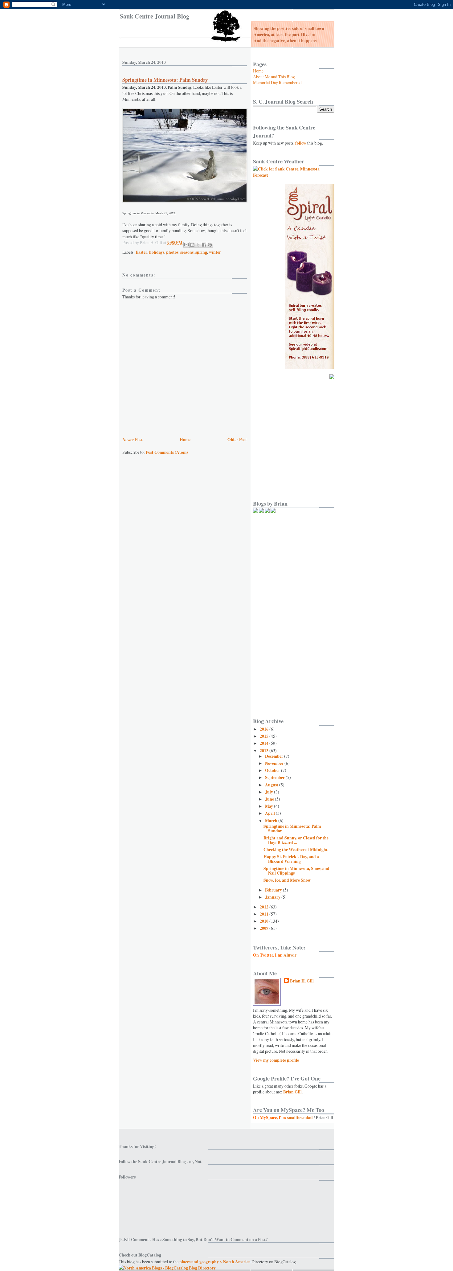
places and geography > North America (215, 1262)
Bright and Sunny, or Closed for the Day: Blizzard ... (296, 840)
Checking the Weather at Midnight (295, 850)
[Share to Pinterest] (210, 245)
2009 (264, 928)
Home (185, 440)
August (272, 785)
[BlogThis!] (192, 245)
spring (201, 252)
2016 (264, 729)
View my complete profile (276, 1060)
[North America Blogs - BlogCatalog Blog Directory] (167, 1268)
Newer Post (132, 440)
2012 (264, 907)
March (271, 821)
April (270, 813)
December (274, 756)
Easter (141, 252)
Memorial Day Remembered (277, 82)
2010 (264, 921)
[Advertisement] (289, 394)
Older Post (237, 440)
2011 (264, 914)
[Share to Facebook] (204, 245)
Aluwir (290, 955)
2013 (264, 751)
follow (300, 143)
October (273, 770)
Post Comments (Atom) (167, 452)
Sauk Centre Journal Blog (154, 16)
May (269, 806)
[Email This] (186, 245)
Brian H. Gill (302, 981)
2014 (264, 743)
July (269, 792)
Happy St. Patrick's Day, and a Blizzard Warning (291, 859)
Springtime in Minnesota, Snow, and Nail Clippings (296, 870)
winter (215, 252)
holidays (156, 252)
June (270, 799)
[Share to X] (198, 245)
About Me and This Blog (274, 77)
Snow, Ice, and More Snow (287, 880)
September (275, 777)
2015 (264, 736)
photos (172, 252)
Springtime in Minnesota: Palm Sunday (292, 828)
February (274, 890)
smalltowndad (300, 1117)
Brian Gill (292, 1092)
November (274, 763)
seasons (187, 252)
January (273, 897)
